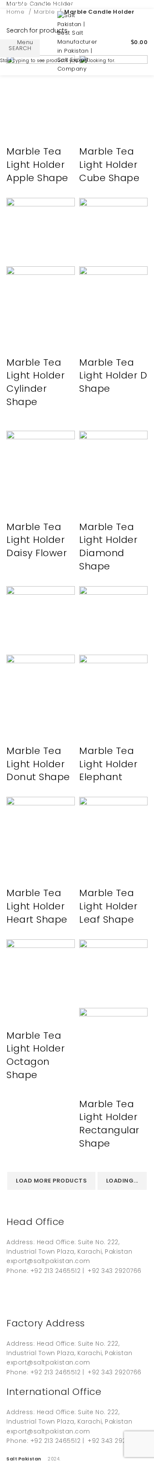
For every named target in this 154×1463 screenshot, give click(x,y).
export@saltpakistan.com (46, 4)
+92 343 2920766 (119, 4)
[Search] (116, 42)
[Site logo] (77, 42)
